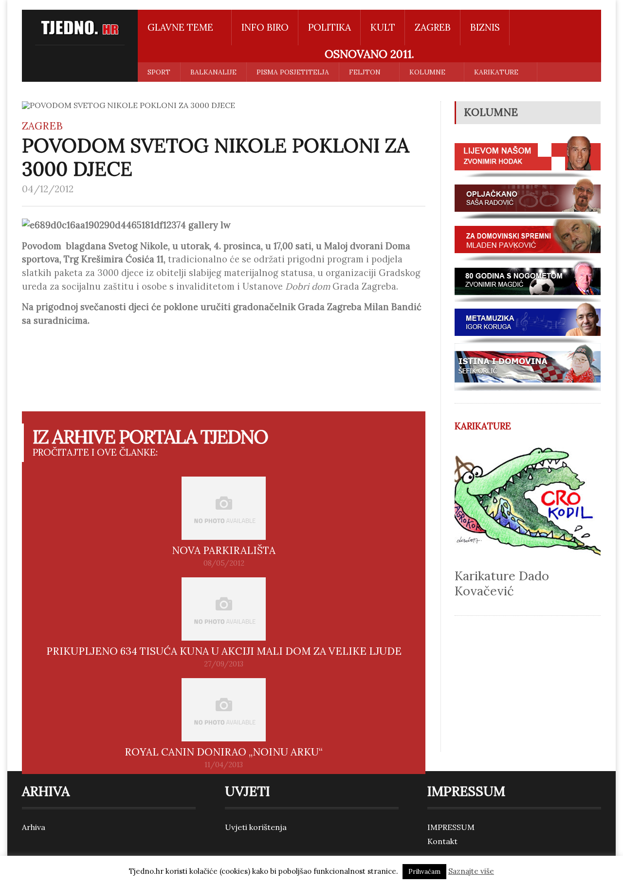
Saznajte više (471, 871)
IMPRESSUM (451, 827)
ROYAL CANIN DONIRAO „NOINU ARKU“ (224, 751)
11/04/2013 (223, 764)
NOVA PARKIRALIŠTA (223, 550)
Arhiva (33, 827)
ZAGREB (433, 27)
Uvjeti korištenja (256, 827)
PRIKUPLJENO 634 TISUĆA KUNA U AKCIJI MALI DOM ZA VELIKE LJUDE (224, 651)
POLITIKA (329, 27)
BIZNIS (485, 27)
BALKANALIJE (213, 72)
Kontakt (442, 841)
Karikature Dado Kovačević (502, 583)
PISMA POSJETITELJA (293, 72)
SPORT (158, 72)
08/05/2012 (223, 563)
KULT (382, 27)
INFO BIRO (265, 27)
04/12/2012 (47, 189)
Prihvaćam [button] (424, 871)
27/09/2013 (223, 664)
